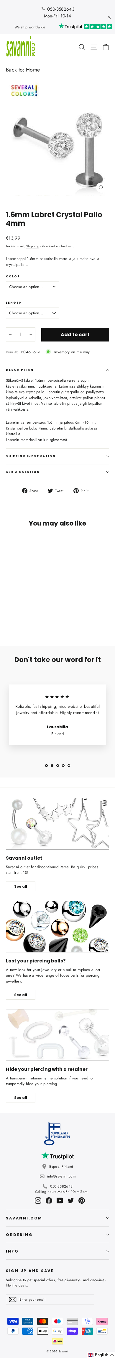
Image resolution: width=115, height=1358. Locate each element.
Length (14, 303)
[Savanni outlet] (57, 824)
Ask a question (23, 472)
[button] (101, 1355)
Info (12, 1251)
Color (13, 276)
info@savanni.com (61, 1176)
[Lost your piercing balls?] (57, 926)
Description (20, 370)
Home (33, 70)
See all (20, 886)
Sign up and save (30, 1270)
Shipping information (31, 456)
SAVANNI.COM (24, 1218)
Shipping (33, 246)
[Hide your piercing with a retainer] (57, 1035)
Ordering (19, 1234)
